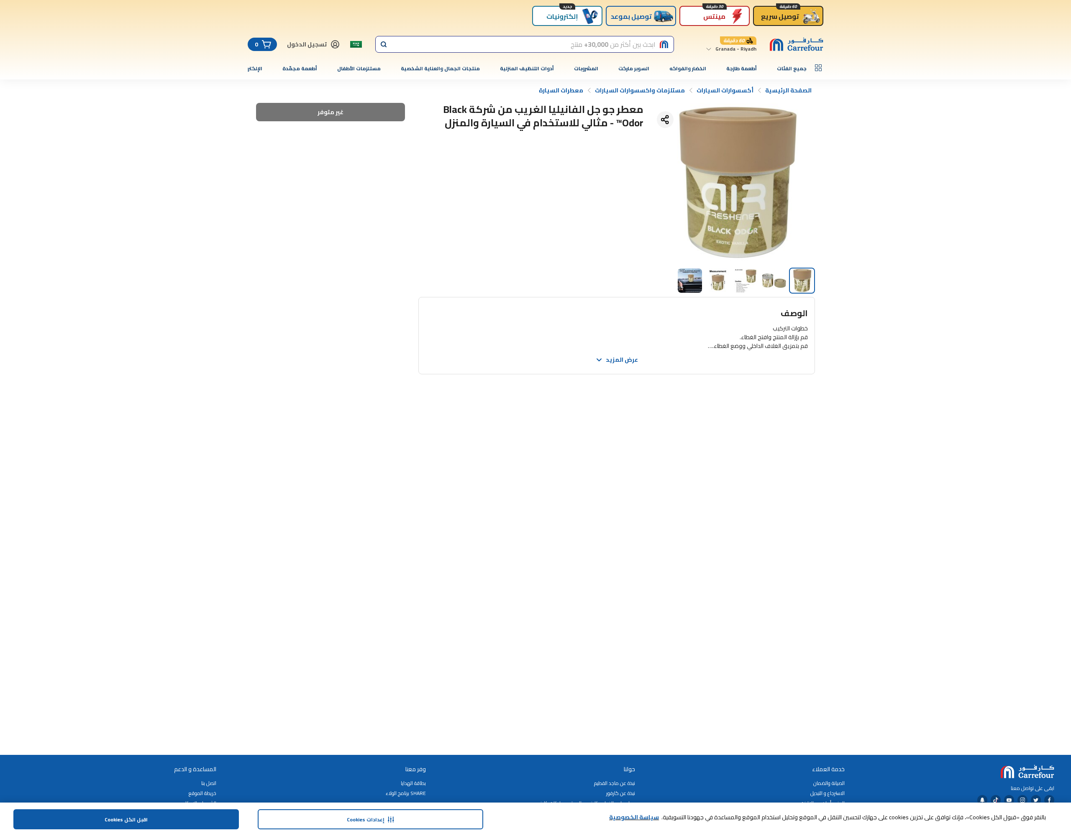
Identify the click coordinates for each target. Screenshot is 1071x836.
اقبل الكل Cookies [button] (126, 819)
